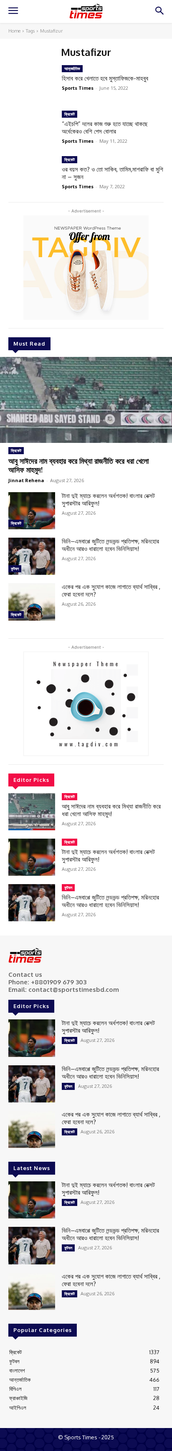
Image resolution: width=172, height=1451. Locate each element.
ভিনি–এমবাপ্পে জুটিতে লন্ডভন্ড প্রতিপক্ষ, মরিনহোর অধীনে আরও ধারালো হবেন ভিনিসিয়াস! (110, 545)
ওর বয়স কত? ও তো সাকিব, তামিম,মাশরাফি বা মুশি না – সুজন (112, 173)
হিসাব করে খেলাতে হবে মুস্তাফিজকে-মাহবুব (105, 78)
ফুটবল (15, 568)
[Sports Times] (86, 11)
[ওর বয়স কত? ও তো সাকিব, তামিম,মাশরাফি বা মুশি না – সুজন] (31, 174)
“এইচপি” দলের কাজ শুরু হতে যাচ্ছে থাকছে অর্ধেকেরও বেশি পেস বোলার (105, 127)
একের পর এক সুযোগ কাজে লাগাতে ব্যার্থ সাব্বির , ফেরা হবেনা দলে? (111, 590)
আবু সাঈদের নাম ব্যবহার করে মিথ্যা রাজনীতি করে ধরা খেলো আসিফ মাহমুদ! (78, 465)
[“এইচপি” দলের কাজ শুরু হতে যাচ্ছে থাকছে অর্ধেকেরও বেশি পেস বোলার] (31, 129)
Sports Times (78, 88)
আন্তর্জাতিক (72, 68)
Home (14, 31)
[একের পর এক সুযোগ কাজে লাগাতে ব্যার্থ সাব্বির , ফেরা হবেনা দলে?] (31, 601)
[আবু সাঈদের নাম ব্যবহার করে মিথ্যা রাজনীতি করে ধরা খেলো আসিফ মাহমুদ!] (86, 400)
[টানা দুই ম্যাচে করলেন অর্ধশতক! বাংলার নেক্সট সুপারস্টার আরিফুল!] (31, 510)
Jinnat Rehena (26, 480)
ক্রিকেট (16, 450)
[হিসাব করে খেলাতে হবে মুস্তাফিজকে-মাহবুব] (31, 83)
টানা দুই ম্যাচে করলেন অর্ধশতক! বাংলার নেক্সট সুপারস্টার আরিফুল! (108, 499)
